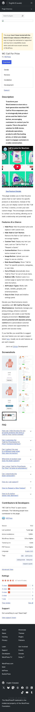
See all (30, 603)
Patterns (21, 640)
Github (15, 346)
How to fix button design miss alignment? (10, 494)
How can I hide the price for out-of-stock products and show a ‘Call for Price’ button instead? (14, 432)
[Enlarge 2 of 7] (14, 386)
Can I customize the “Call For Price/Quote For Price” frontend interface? (11, 442)
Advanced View (7, 569)
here (8, 339)
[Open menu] (32, 3)
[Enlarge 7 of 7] (30, 406)
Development (9, 85)
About (4, 630)
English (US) (29, 551)
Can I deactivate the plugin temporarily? (9, 475)
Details (6, 70)
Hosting (4, 637)
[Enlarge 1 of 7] (14, 358)
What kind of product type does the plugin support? (11, 460)
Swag (21, 657)
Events (20, 650)
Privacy (4, 640)
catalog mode (21, 559)
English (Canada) (13, 683)
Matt (3, 667)
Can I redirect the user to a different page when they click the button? (11, 451)
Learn (4, 647)
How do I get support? (10, 482)
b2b (22, 556)
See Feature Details (13, 191)
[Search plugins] (22, 16)
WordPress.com (7, 664)
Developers (6, 654)
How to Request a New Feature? (13, 488)
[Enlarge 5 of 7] (30, 369)
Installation (8, 80)
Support (7, 90)
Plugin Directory (7, 9)
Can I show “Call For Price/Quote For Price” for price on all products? (14, 467)
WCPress (7, 57)
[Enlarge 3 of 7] (14, 414)
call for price (28, 556)
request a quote (27, 564)
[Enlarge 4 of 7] (30, 358)
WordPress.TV (7, 657)
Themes (21, 633)
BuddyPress (6, 674)
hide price (29, 559)
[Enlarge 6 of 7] (30, 396)
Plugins (20, 637)
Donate (21, 654)
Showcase (22, 630)
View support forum (9, 618)
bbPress (5, 670)
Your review (6, 603)
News (4, 633)
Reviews (7, 75)
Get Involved (23, 647)
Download (6, 62)
